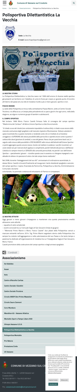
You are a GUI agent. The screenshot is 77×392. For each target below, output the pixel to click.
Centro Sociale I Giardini (13, 285)
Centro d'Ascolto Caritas (13, 280)
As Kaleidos (8, 263)
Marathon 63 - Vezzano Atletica (16, 313)
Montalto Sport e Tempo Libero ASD (18, 318)
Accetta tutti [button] (53, 384)
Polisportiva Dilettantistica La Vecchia (19, 329)
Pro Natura (8, 341)
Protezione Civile (11, 346)
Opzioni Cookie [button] (53, 380)
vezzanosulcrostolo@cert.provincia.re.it (21, 387)
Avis (6, 274)
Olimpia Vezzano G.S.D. (13, 324)
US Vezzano (8, 351)
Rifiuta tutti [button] (64, 380)
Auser (6, 269)
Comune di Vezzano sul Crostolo (32, 2)
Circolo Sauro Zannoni (13, 302)
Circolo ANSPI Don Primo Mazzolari (18, 296)
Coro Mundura (9, 307)
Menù (4, 5)
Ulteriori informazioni (54, 373)
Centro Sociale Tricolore (13, 291)
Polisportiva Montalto (13, 335)
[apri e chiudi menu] (5, 2)
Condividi (12, 252)
